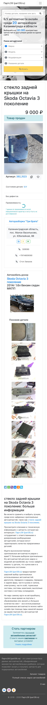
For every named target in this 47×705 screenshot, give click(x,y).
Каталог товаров (37, 674)
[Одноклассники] (18, 487)
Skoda (11, 278)
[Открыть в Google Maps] (19, 241)
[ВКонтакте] (15, 487)
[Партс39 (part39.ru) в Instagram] (9, 690)
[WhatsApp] (8, 487)
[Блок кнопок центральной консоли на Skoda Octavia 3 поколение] (23, 410)
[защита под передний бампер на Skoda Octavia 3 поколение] (23, 332)
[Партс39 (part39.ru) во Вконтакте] (4, 690)
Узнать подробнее (23, 644)
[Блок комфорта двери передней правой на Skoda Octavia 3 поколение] (23, 371)
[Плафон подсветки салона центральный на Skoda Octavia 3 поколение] (23, 391)
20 (15, 23)
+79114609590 (25, 255)
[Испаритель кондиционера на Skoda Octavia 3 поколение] (23, 430)
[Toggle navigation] (40, 3)
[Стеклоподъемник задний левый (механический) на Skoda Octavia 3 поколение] (23, 469)
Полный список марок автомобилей (28, 678)
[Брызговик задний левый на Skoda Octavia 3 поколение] (23, 449)
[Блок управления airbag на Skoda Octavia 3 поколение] (23, 351)
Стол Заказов (26, 261)
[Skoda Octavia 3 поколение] (22, 303)
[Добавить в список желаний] (38, 177)
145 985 (21, 30)
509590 (25, 249)
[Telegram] (5, 487)
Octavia (21, 278)
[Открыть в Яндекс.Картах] (23, 241)
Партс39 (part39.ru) (14, 3)
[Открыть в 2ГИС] (28, 241)
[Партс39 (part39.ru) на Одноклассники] (13, 690)
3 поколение (17, 280)
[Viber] (11, 487)
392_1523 (21, 176)
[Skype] (21, 487)
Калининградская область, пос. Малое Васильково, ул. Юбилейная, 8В (23, 232)
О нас (42, 684)
